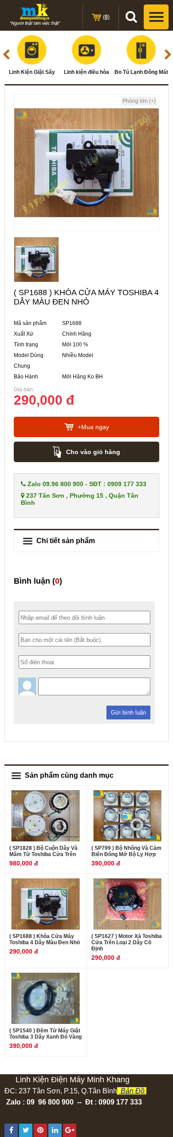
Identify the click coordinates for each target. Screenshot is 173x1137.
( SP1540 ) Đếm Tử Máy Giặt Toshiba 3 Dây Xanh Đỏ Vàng (45, 1033)
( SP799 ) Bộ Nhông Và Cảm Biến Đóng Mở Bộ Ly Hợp (126, 851)
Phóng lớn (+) (139, 101)
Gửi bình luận (128, 712)
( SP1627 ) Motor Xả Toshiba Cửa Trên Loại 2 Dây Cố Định (126, 942)
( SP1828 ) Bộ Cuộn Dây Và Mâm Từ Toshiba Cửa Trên (43, 851)
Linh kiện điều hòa (86, 72)
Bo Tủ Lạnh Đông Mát (141, 72)
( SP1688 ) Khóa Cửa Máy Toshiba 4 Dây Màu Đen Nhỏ (44, 939)
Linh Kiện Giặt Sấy (32, 72)
